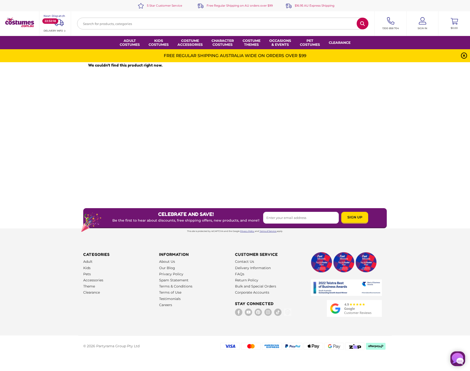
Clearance (340, 42)
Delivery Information (253, 268)
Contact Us (244, 261)
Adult (88, 261)
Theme (89, 286)
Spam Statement (173, 280)
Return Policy (246, 280)
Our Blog (167, 268)
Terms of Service (267, 231)
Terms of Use (170, 292)
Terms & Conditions (175, 286)
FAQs (239, 274)
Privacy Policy (247, 231)
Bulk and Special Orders (255, 286)
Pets (87, 274)
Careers (165, 305)
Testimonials (170, 299)
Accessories (93, 280)
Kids (87, 268)
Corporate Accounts (252, 292)
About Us (167, 261)
